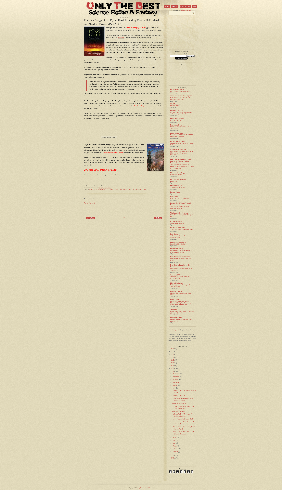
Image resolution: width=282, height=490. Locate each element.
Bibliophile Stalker (176, 283)
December (176, 374)
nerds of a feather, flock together (181, 96)
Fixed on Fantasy (176, 291)
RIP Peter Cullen (175, 106)
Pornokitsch (174, 197)
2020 (172, 351)
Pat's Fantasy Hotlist (177, 89)
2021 (172, 349)
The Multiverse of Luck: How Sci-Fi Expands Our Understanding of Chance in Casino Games (182, 166)
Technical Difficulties (178, 411)
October (175, 379)
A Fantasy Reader (176, 221)
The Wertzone (175, 104)
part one (121, 37)
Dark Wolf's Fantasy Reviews (180, 257)
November (176, 376)
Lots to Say (173, 181)
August (175, 385)
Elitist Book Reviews (177, 118)
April (174, 443)
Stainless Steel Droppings (179, 173)
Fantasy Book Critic (177, 110)
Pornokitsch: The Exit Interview (179, 198)
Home (167, 6)
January (175, 452)
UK (149, 28)
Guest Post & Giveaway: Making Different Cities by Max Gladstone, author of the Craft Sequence (180, 303)
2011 (172, 371)
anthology (92, 189)
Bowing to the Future (177, 228)
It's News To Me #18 (178, 395)
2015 (172, 360)
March (175, 446)
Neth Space (174, 234)
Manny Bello (176, 330)
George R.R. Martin (115, 189)
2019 (172, 354)
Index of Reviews (185, 10)
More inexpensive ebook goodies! (180, 91)
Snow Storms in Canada (177, 187)
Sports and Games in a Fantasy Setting (182, 229)
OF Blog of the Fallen (177, 141)
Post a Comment (89, 203)
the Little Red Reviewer (178, 179)
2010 (172, 455)
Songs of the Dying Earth (137, 189)
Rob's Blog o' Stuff (176, 133)
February (176, 449)
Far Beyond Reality (176, 248)
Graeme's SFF (175, 275)
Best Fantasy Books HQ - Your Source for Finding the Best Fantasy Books (180, 161)
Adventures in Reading (178, 242)
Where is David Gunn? (179, 403)
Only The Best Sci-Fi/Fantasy (145, 488)
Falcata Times (175, 192)
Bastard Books (175, 299)
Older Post (157, 218)
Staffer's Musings (176, 186)
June (174, 437)
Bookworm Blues (176, 125)
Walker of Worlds (176, 317)
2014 (172, 363)
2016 (172, 357)
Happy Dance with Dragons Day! (182, 419)
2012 (172, 368)
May (174, 440)
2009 (172, 458)
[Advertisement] (124, 210)
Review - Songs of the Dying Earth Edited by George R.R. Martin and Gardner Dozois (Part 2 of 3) (122, 22)
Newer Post (90, 218)
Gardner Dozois (102, 189)
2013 (172, 365)
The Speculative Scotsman (179, 213)
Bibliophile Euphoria (176, 175)
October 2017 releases (177, 223)
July (174, 388)
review (125, 189)
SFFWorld (173, 309)
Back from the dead (176, 120)
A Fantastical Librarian (178, 149)
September (176, 382)
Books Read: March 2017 (178, 244)
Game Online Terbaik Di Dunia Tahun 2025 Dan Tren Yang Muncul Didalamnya (181, 153)
